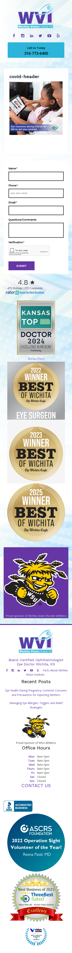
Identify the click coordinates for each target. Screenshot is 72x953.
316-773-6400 (36, 51)
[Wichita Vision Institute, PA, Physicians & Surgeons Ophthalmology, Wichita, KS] (18, 806)
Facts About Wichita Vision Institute (47, 672)
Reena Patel (36, 359)
